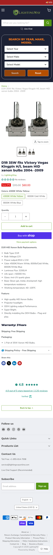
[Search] (48, 23)
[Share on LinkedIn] (14, 363)
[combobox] (26, 49)
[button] (21, 151)
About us (25, 532)
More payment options (26, 242)
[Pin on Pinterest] (20, 363)
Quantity (5, 210)
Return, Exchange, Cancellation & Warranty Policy (25, 535)
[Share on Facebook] (3, 363)
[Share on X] (9, 363)
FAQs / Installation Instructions (35, 541)
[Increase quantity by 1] (26, 216)
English (25, 500)
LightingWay (10, 175)
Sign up (42, 486)
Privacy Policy (39, 538)
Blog (24, 544)
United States (25, 507)
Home (4, 86)
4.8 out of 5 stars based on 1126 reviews (27, 390)
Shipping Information (11, 541)
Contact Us (14, 544)
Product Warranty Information (17, 538)
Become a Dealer (36, 544)
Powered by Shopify (26, 550)
